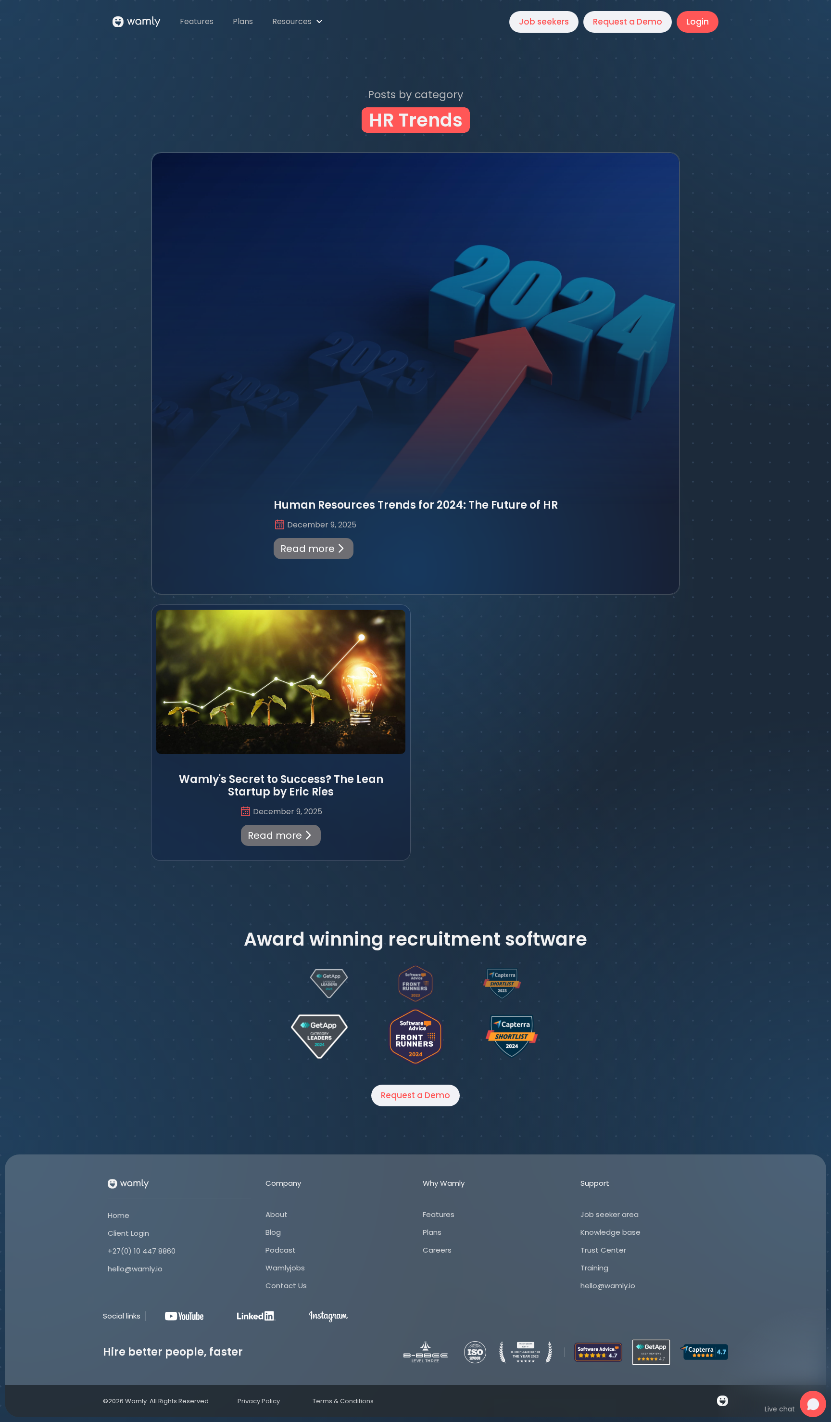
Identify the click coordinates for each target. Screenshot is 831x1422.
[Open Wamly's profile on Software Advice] (415, 1036)
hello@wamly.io (135, 1269)
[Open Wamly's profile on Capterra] (512, 1036)
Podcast (280, 1250)
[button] (299, 22)
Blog (273, 1232)
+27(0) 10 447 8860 (142, 1251)
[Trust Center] (475, 1352)
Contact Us (286, 1286)
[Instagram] (328, 1316)
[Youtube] (184, 1316)
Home (118, 1215)
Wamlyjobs (285, 1268)
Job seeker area (609, 1214)
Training (594, 1268)
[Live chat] (813, 1404)
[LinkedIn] (256, 1316)
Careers (437, 1250)
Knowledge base (610, 1232)
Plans (432, 1232)
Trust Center (603, 1250)
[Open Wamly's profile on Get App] (319, 1036)
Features (438, 1214)
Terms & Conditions (343, 1401)
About (276, 1214)
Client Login (128, 1233)
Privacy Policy (259, 1401)
